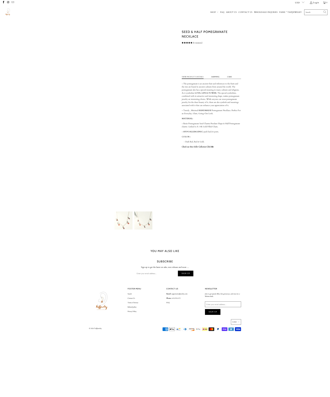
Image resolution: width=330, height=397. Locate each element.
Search (130, 294)
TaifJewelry (98, 328)
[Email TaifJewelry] (12, 2)
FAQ (168, 303)
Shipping (215, 77)
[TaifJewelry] (8, 12)
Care (229, 77)
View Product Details (193, 77)
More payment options (226, 70)
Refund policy (132, 307)
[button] (214, 12)
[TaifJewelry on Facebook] (3, 2)
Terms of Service (133, 303)
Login (316, 2)
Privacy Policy (132, 311)
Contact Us (131, 298)
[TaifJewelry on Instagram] (8, 2)
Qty (183, 51)
